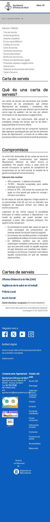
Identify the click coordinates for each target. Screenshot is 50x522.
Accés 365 (33, 381)
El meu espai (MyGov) (12, 41)
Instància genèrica (11, 35)
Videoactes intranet (34, 426)
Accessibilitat (34, 444)
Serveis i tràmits (13, 19)
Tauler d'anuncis (10, 72)
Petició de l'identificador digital (16, 60)
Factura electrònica (11, 54)
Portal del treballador (33, 412)
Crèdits (32, 402)
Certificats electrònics (12, 51)
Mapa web (33, 448)
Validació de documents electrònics (18, 69)
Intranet (32, 407)
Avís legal (33, 386)
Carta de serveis (10, 48)
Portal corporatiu (33, 419)
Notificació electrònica (13, 57)
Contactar (33, 432)
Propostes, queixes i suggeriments (18, 63)
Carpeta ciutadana (11, 38)
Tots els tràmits (10, 32)
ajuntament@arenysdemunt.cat (16, 392)
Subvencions (9, 66)
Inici (3, 19)
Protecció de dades (34, 438)
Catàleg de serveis (11, 45)
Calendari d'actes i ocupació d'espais (33, 394)
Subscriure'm (8, 358)
